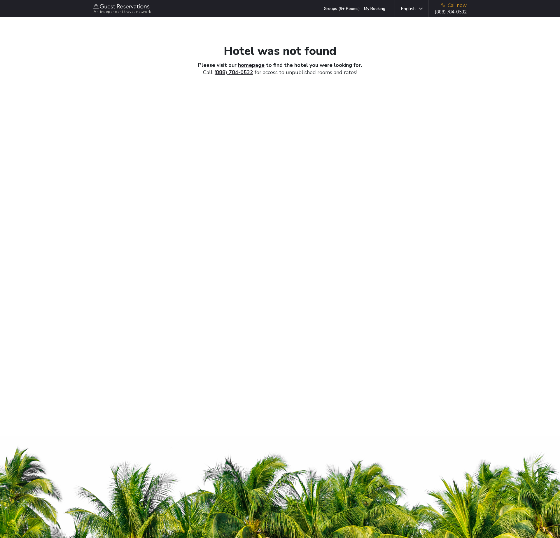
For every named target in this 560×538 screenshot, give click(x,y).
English (408, 9)
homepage (251, 65)
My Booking (374, 8)
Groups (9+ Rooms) (342, 8)
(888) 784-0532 (233, 72)
